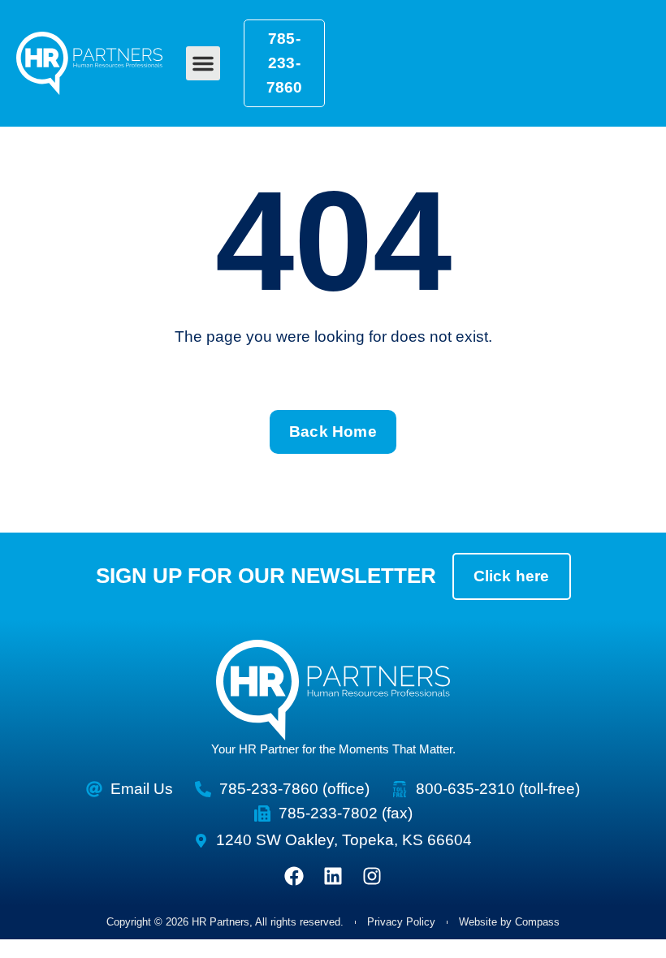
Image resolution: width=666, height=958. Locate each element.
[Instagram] (372, 876)
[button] (203, 63)
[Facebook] (294, 876)
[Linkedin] (333, 876)
